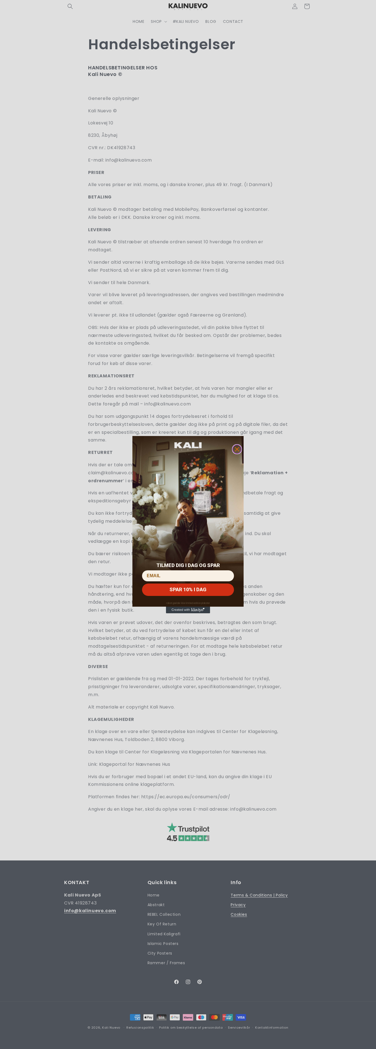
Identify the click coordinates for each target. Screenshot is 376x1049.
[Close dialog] (237, 449)
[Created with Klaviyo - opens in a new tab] (188, 610)
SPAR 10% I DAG (188, 589)
